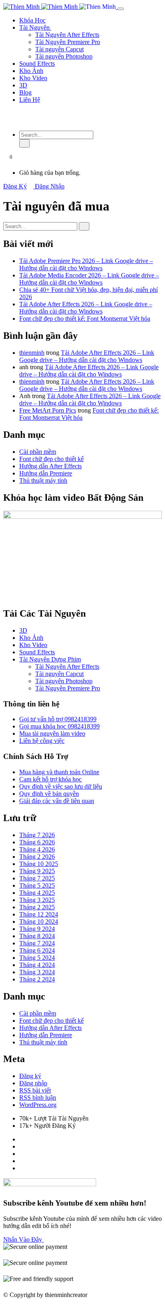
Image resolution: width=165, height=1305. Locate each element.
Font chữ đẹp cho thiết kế (51, 458)
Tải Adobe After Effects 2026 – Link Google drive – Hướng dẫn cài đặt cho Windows (85, 308)
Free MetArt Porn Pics (47, 410)
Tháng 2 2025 (37, 907)
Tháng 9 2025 (37, 871)
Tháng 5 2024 (37, 957)
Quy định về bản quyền (49, 793)
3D (23, 85)
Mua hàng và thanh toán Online (59, 772)
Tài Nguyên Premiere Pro (67, 41)
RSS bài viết (35, 1090)
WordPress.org (37, 1104)
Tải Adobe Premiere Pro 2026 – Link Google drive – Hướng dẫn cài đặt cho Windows (86, 264)
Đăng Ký (15, 186)
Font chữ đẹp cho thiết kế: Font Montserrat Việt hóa (84, 318)
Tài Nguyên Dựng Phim (50, 659)
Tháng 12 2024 (38, 914)
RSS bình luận (37, 1097)
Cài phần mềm (37, 451)
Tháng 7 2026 (37, 835)
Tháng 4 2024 (37, 964)
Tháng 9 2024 (37, 928)
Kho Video (33, 78)
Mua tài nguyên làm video (52, 733)
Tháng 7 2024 (37, 943)
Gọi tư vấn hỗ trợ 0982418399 (58, 719)
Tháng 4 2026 (37, 849)
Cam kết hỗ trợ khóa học (50, 779)
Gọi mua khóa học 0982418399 (59, 726)
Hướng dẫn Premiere (45, 473)
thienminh (31, 352)
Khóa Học (32, 20)
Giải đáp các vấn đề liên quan (56, 800)
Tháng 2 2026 (37, 856)
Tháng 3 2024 (37, 972)
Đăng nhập (33, 1083)
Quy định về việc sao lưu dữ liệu (60, 786)
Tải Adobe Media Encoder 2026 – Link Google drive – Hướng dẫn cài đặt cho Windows (89, 279)
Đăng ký (30, 1075)
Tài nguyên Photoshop (64, 56)
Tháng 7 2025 (37, 878)
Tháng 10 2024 (38, 921)
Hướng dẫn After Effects (50, 466)
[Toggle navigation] (120, 9)
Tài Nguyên (35, 27)
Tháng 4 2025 (37, 892)
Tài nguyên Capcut (59, 49)
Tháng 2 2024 (37, 979)
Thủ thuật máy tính (43, 480)
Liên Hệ (29, 99)
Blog (25, 92)
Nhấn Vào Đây (23, 1239)
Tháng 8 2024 (37, 936)
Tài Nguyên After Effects (67, 34)
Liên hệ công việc (41, 740)
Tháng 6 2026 (37, 842)
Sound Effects (37, 63)
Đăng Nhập (48, 186)
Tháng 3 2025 (37, 899)
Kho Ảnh (31, 70)
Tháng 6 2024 (37, 950)
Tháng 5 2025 (37, 885)
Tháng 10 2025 (38, 863)
